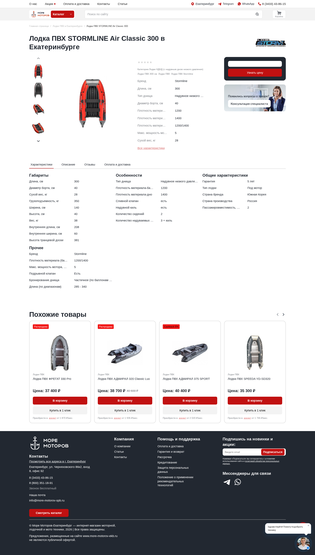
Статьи (122, 4)
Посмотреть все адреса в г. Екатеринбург (57, 461)
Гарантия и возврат (171, 451)
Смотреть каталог (49, 513)
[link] (107, 26)
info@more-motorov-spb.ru (46, 500)
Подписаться (273, 452)
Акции (49, 4)
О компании (122, 446)
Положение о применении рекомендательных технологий (175, 481)
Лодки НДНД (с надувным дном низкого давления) (176, 69)
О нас (33, 4)
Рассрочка (165, 457)
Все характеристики (151, 148)
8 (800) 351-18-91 (41, 483)
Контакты (103, 4)
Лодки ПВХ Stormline (182, 74)
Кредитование (167, 462)
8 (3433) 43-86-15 (41, 477)
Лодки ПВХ (164, 74)
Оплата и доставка (76, 4)
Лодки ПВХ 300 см (147, 74)
